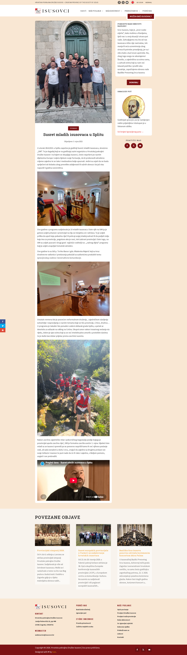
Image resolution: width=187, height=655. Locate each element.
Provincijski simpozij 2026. (50, 550)
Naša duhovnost (113, 11)
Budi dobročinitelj (83, 609)
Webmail (148, 2)
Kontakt (120, 637)
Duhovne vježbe (123, 627)
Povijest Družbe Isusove (126, 613)
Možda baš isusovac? (141, 16)
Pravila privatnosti (83, 623)
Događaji (73, 128)
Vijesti (83, 11)
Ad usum (140, 2)
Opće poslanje (122, 609)
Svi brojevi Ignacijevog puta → (131, 131)
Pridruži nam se (131, 11)
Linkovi (120, 634)
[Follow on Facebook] (119, 2)
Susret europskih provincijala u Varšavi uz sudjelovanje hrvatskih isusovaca (93, 553)
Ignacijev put (81, 613)
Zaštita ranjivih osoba (84, 626)
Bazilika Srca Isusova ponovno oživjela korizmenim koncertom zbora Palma (134, 553)
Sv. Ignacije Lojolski (125, 623)
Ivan (54, 652)
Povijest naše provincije (126, 616)
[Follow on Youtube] (127, 2)
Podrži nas (147, 11)
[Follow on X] (123, 2)
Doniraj (133, 82)
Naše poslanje (95, 11)
